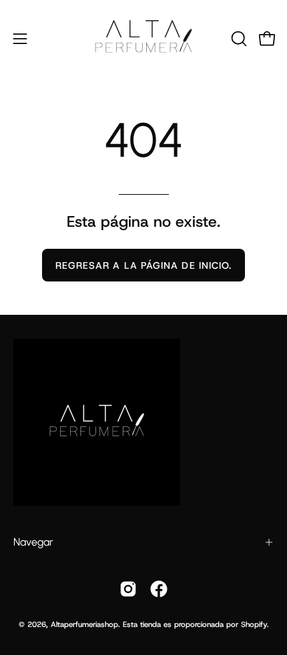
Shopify (254, 624)
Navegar (33, 542)
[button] (237, 38)
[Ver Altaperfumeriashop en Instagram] (128, 589)
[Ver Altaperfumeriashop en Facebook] (159, 589)
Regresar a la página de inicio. (143, 265)
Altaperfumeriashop (84, 624)
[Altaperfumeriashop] (143, 38)
